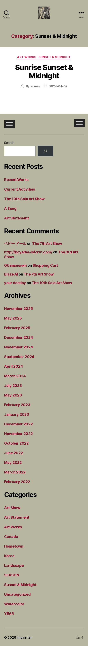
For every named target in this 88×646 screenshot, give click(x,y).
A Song (10, 208)
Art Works (26, 57)
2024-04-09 (58, 86)
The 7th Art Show (47, 243)
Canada (11, 536)
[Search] (45, 151)
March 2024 (15, 376)
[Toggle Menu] (9, 124)
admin (35, 86)
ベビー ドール (15, 243)
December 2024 (18, 337)
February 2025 (17, 328)
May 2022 (13, 462)
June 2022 (13, 453)
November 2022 (18, 433)
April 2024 (13, 366)
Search (9, 143)
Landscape (14, 565)
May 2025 (13, 318)
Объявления (15, 265)
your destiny (15, 283)
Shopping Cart (45, 265)
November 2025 (18, 308)
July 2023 (13, 385)
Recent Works (16, 179)
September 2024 (19, 357)
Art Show (12, 508)
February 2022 (17, 482)
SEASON (11, 575)
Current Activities (19, 189)
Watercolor (14, 604)
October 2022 (16, 443)
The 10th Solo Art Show (24, 199)
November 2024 (18, 347)
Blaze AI (11, 274)
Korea (9, 556)
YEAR (9, 613)
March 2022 (14, 472)
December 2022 (18, 424)
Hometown (13, 546)
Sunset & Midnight (54, 57)
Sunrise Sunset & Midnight (44, 71)
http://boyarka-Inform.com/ (28, 252)
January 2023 (16, 414)
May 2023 (13, 395)
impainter (24, 637)
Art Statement (16, 218)
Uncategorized (17, 594)
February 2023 (17, 405)
